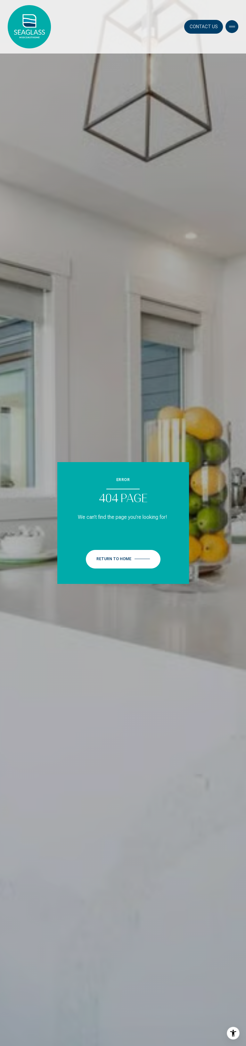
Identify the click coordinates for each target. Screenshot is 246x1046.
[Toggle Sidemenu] (232, 26)
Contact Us (203, 26)
